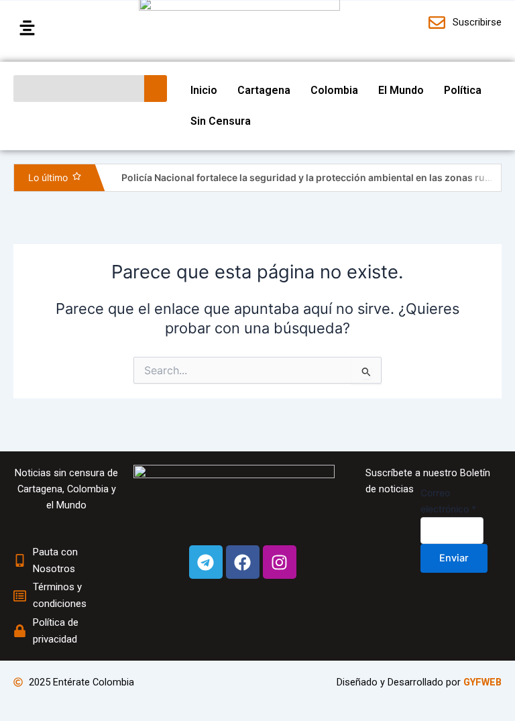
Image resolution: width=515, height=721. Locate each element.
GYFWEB (482, 682)
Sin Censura (220, 121)
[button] (69, 28)
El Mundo (401, 90)
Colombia (334, 90)
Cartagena (263, 90)
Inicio (203, 90)
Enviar (454, 558)
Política (462, 90)
